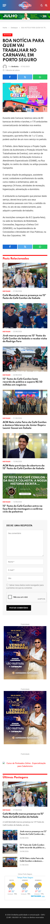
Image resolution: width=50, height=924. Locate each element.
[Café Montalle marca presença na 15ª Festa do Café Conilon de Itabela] (25, 275)
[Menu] (4, 5)
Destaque (7, 35)
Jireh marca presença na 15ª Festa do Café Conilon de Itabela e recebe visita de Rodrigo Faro (25, 338)
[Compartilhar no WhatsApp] (40, 76)
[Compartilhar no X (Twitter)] (25, 76)
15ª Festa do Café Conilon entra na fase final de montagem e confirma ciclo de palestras (23, 509)
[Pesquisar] (46, 5)
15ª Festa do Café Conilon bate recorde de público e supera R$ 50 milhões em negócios (22, 382)
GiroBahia (15, 67)
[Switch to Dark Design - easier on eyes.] (41, 5)
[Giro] (25, 5)
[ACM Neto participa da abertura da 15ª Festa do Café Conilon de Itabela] (25, 445)
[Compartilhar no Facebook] (10, 76)
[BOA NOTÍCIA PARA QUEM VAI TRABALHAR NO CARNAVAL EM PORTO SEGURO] (25, 97)
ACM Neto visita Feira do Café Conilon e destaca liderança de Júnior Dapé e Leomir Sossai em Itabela (25, 425)
